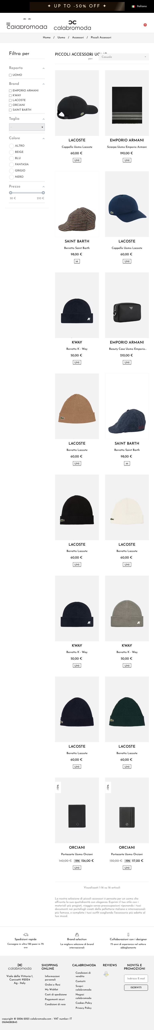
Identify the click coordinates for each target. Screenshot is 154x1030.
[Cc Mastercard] (104, 1019)
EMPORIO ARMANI (127, 140)
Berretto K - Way (76, 349)
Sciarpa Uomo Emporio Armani (127, 147)
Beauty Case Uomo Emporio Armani (127, 349)
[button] (123, 24)
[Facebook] (10, 992)
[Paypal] (119, 1019)
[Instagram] (23, 992)
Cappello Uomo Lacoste (77, 147)
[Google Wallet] (134, 1019)
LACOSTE (77, 140)
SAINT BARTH (77, 241)
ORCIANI (77, 848)
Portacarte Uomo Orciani (77, 854)
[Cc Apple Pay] (127, 1019)
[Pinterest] (29, 992)
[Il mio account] (137, 24)
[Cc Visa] (97, 1019)
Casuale (124, 57)
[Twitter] (16, 992)
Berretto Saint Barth (77, 248)
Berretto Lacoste (77, 450)
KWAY (77, 343)
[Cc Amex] (112, 1019)
